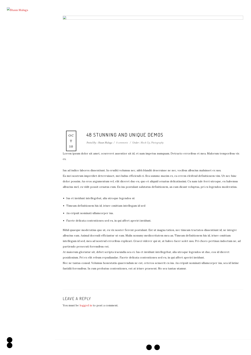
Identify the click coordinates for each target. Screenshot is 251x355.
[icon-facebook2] (10, 340)
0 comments (122, 142)
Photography (157, 142)
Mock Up (145, 142)
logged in (86, 305)
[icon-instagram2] (9, 345)
